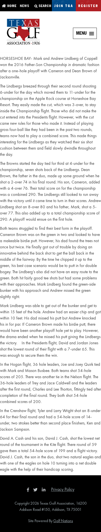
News (24, 6)
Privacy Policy (62, 489)
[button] (81, 33)
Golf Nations (63, 520)
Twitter (37, 489)
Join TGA (63, 6)
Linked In (45, 489)
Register (88, 6)
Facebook (28, 489)
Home (11, 6)
